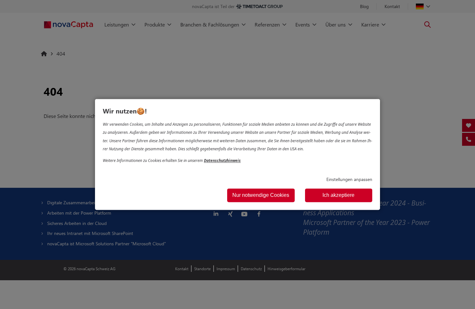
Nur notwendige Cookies (260, 195)
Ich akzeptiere (338, 195)
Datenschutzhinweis (222, 160)
